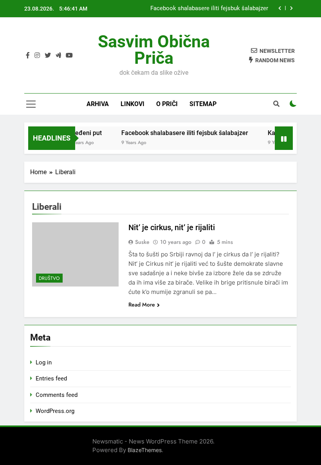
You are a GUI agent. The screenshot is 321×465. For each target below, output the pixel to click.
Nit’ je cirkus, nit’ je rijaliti (171, 227)
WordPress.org (55, 411)
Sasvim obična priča (154, 50)
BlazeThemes (145, 450)
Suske (142, 242)
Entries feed (51, 378)
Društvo (49, 278)
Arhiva (98, 104)
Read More (141, 304)
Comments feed (57, 394)
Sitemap (202, 104)
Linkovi (132, 104)
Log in (44, 362)
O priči (167, 104)
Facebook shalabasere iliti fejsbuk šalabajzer (209, 8)
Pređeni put (82, 133)
